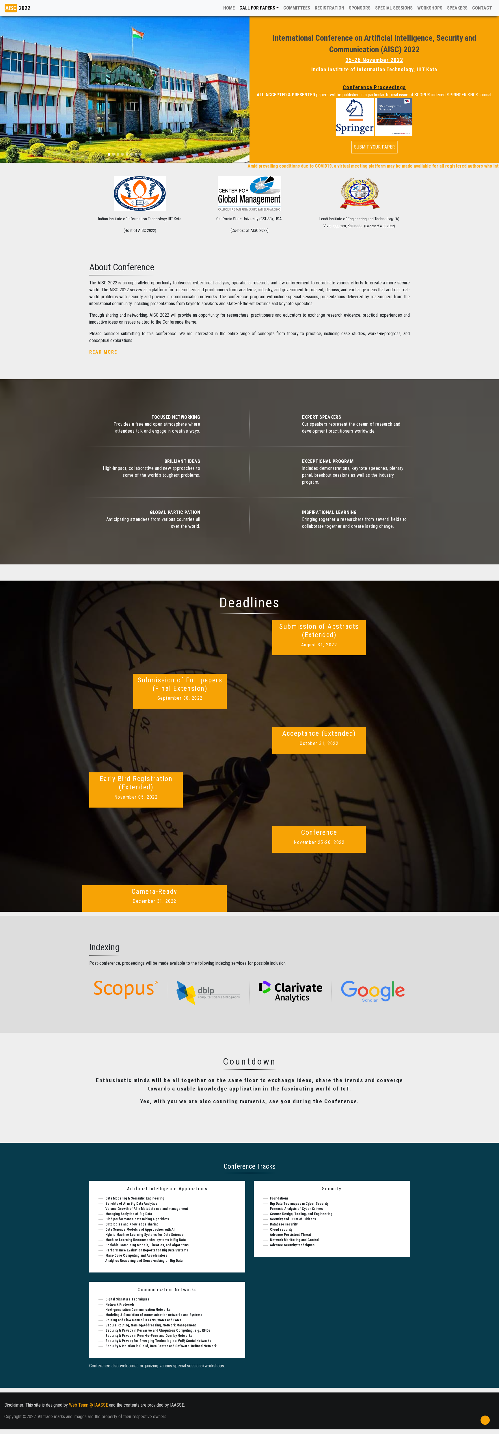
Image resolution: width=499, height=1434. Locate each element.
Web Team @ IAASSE (88, 1405)
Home (227, 8)
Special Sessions (394, 8)
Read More (103, 352)
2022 (17, 8)
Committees (296, 8)
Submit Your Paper (374, 147)
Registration (329, 8)
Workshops (429, 8)
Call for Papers (257, 8)
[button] (19, 89)
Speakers (457, 8)
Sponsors (359, 8)
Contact (482, 8)
